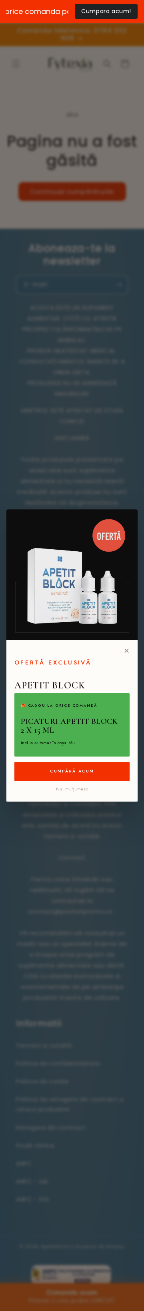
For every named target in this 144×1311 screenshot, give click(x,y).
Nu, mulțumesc (72, 789)
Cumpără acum (72, 771)
